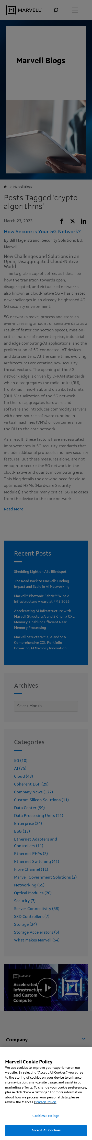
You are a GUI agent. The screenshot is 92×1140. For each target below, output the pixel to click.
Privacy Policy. (45, 1102)
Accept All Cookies (46, 1130)
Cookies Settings (45, 1116)
